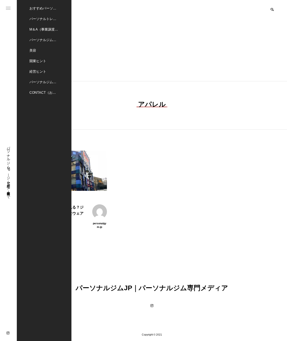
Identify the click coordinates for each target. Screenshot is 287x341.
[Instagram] (8, 333)
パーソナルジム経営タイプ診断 (50, 82)
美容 (32, 50)
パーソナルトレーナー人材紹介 (50, 19)
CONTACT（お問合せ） (47, 92)
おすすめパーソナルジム (47, 8)
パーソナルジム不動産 (46, 40)
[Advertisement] (152, 49)
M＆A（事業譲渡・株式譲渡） (50, 29)
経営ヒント (37, 71)
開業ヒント (37, 61)
